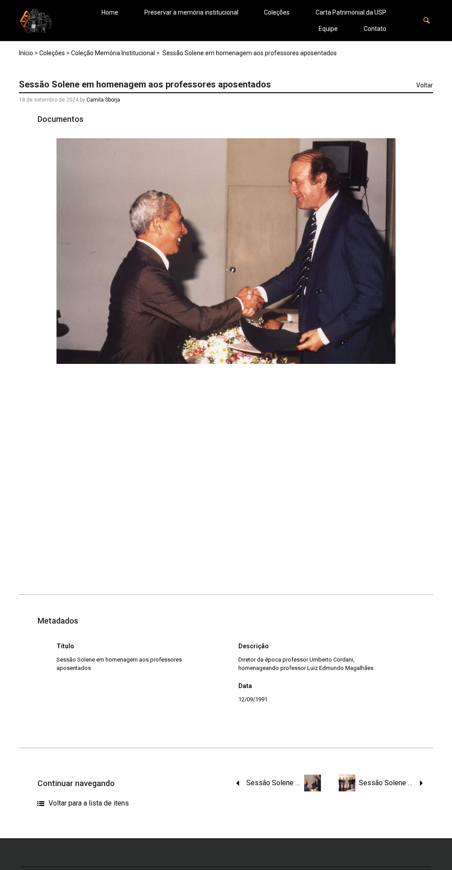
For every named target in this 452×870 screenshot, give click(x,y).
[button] (426, 20)
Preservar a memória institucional (191, 12)
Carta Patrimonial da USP (351, 12)
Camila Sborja (103, 100)
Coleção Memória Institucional (113, 53)
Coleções (277, 12)
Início (26, 53)
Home (110, 12)
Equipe (328, 28)
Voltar (424, 85)
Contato (375, 28)
